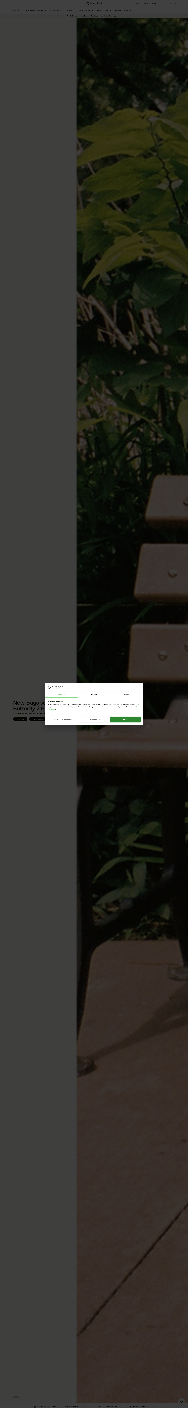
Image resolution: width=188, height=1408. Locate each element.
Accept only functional (63, 719)
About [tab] (126, 694)
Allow (125, 719)
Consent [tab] (61, 694)
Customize (93, 719)
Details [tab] (94, 694)
